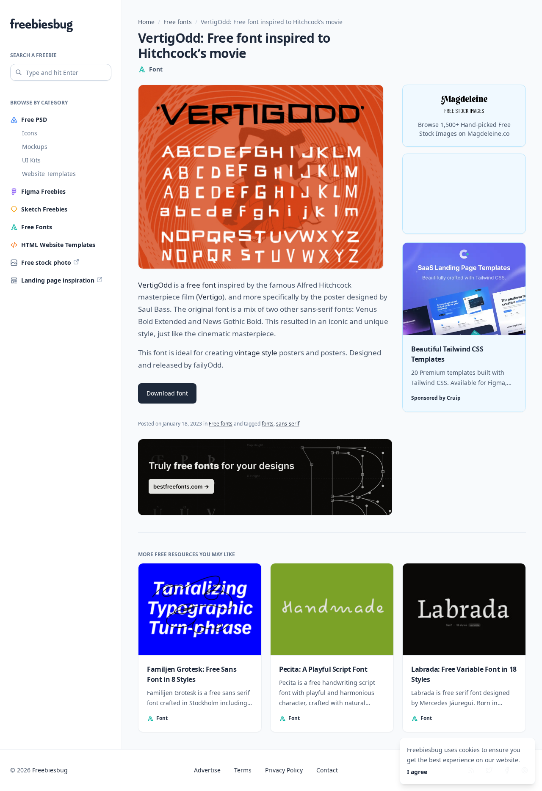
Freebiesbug (50, 770)
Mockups (34, 147)
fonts (268, 423)
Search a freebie (33, 55)
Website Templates (49, 174)
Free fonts (177, 22)
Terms (243, 770)
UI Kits (31, 160)
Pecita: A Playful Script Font (323, 669)
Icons (29, 133)
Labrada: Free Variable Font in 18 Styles (464, 674)
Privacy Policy (284, 770)
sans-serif (287, 423)
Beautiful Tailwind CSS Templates (447, 354)
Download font (167, 393)
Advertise (207, 770)
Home (146, 22)
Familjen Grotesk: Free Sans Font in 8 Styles (191, 674)
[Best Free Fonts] (265, 477)
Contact (327, 770)
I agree (417, 772)
